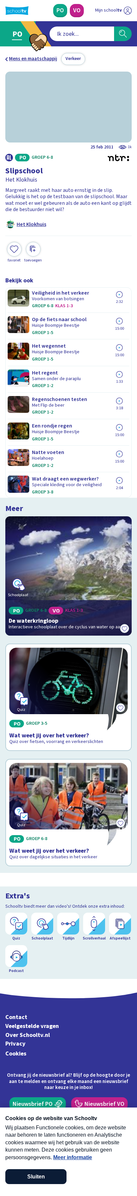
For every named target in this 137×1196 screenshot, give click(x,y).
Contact (16, 1017)
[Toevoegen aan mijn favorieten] (124, 628)
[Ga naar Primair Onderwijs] (19, 33)
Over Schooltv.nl (27, 1035)
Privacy (15, 1044)
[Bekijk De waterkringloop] (68, 576)
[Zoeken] (123, 34)
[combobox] (82, 34)
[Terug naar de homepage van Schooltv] (17, 10)
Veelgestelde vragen (32, 1026)
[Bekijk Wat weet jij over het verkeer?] (68, 697)
